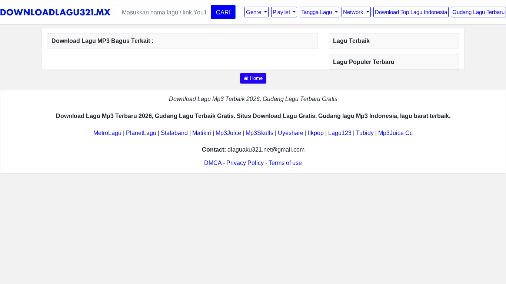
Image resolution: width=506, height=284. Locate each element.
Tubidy (365, 133)
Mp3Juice (228, 133)
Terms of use (285, 163)
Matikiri (201, 133)
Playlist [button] (282, 12)
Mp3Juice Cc (395, 133)
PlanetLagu (141, 133)
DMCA (213, 163)
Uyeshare (290, 133)
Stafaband (174, 133)
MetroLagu (107, 133)
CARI (223, 12)
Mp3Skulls (259, 133)
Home (256, 78)
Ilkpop (316, 133)
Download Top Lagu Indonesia (411, 12)
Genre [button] (254, 12)
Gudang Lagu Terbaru (478, 12)
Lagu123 (340, 133)
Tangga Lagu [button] (317, 12)
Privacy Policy (245, 163)
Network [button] (354, 12)
